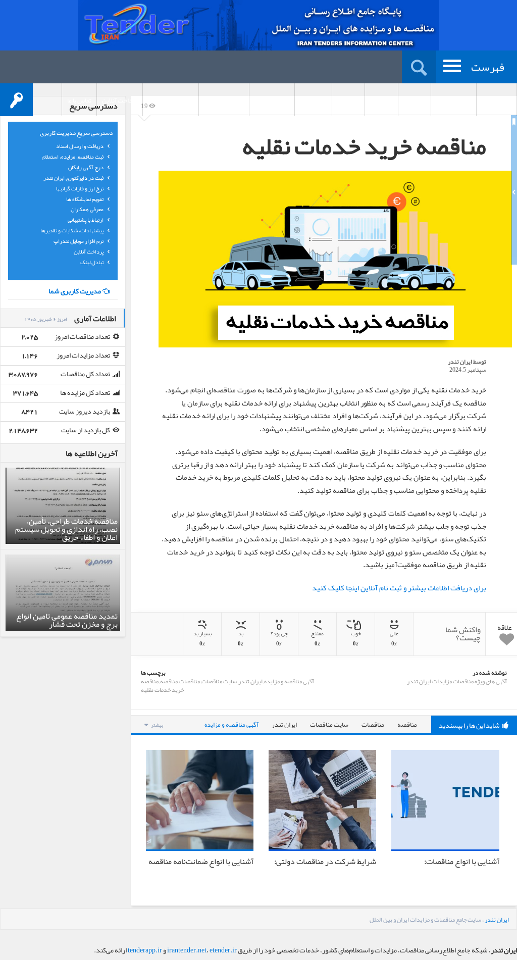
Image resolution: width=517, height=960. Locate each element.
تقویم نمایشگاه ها (85, 199)
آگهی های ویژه (271, 100)
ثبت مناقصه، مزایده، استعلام (73, 156)
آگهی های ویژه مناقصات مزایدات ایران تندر (457, 681)
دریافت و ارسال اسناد (80, 145)
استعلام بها (313, 100)
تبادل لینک (92, 262)
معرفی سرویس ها (170, 100)
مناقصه (169, 681)
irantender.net (186, 950)
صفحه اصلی (496, 100)
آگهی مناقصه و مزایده (289, 681)
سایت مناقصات (219, 681)
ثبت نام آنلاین (453, 100)
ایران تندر (460, 362)
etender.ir (223, 950)
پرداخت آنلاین (119, 100)
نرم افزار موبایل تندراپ (79, 240)
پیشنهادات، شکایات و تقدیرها (72, 230)
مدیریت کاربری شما (74, 291)
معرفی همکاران (88, 209)
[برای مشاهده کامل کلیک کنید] (335, 259)
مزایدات (348, 100)
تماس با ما (79, 100)
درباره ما (414, 100)
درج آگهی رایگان (86, 167)
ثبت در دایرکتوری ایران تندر (74, 177)
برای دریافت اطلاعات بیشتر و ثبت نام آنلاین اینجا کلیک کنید (399, 587)
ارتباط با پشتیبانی (86, 219)
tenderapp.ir (145, 950)
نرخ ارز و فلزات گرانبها (80, 188)
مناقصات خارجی (224, 100)
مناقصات (381, 100)
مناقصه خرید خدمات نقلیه (162, 685)
